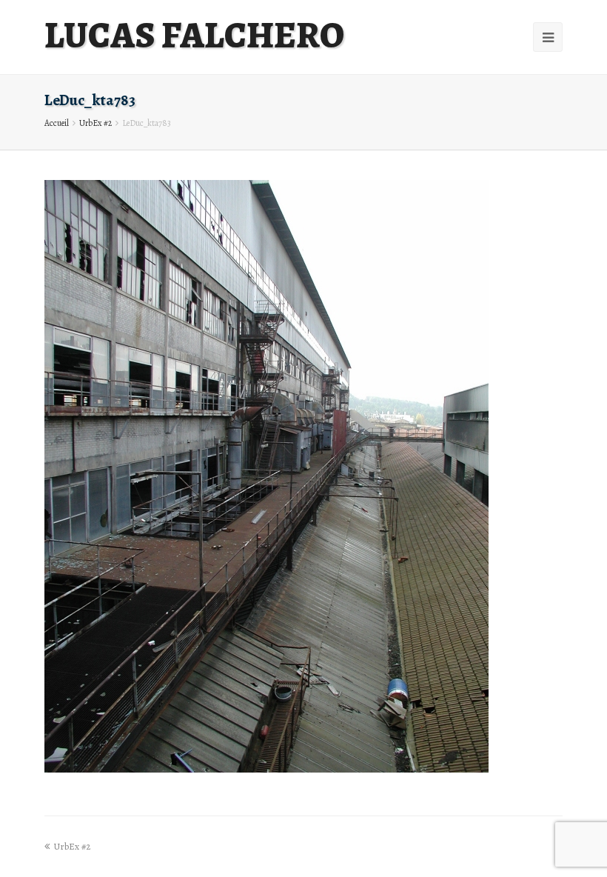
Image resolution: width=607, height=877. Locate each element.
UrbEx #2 (95, 123)
